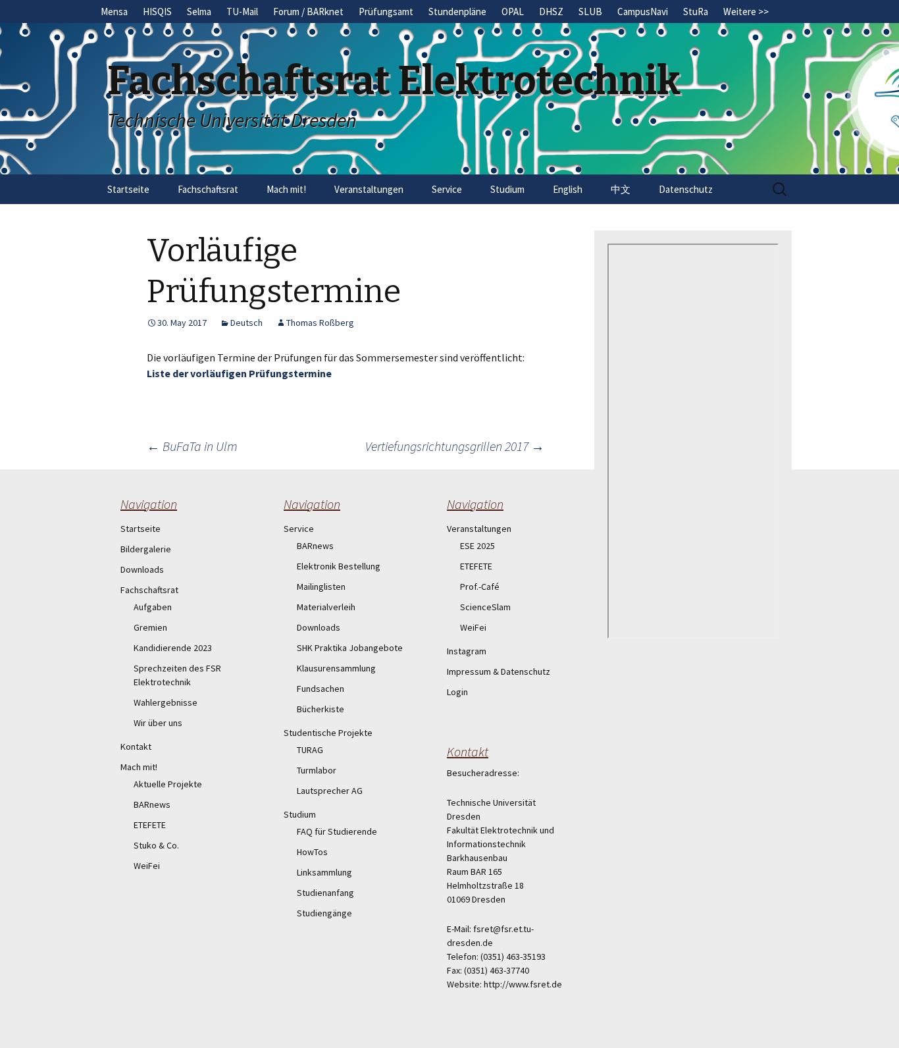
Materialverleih (326, 607)
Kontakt (135, 746)
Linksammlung (324, 872)
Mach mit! (286, 189)
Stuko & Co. (156, 845)
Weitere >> (746, 11)
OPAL (512, 11)
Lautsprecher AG (330, 791)
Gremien (150, 627)
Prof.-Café (480, 586)
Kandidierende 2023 (173, 648)
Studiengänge (324, 913)
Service (447, 189)
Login (457, 692)
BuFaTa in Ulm (192, 446)
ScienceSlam (485, 607)
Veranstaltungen (368, 189)
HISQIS (157, 11)
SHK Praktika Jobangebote (350, 648)
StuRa (695, 11)
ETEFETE (150, 825)
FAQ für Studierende (337, 831)
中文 (620, 189)
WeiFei (147, 866)
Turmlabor (316, 770)
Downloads (142, 569)
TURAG (310, 750)
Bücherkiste (320, 709)
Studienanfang (325, 893)
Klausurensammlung (336, 668)
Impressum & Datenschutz (498, 671)
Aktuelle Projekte (168, 784)
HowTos (312, 852)
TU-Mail (242, 11)
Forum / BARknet (308, 11)
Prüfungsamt (386, 11)
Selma (199, 11)
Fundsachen (320, 688)
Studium (507, 189)
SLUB (590, 11)
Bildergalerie (145, 549)
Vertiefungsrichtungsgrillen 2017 (454, 446)
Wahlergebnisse (165, 702)
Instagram (466, 651)
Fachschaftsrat (208, 189)
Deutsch (246, 322)
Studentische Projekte (328, 733)
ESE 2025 (477, 546)
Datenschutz (686, 189)
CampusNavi (642, 11)
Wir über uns (158, 723)
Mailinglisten (321, 586)
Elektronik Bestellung (338, 566)
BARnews (152, 804)
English (567, 189)
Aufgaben (153, 607)
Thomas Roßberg (320, 322)
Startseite (128, 189)
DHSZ (551, 11)
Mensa (114, 11)
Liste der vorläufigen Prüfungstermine (239, 373)
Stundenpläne (457, 11)
